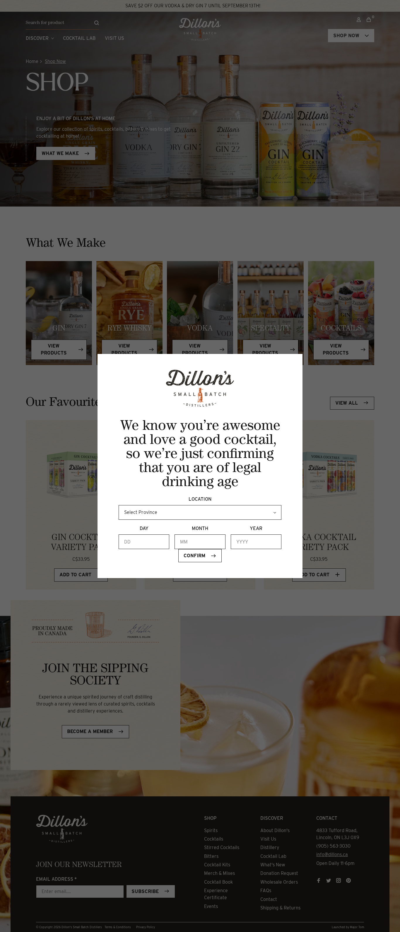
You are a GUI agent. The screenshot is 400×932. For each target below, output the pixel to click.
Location (200, 499)
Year (256, 528)
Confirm (194, 555)
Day (144, 528)
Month (200, 528)
